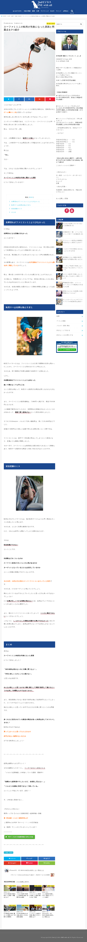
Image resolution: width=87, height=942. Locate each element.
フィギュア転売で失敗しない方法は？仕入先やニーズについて (72, 268)
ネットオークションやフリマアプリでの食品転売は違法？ (72, 300)
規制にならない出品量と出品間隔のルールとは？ (72, 292)
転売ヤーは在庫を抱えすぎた (20, 205)
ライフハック (45, 11)
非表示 (31, 197)
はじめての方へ (17, 11)
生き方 (52, 11)
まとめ (12, 212)
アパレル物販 (61, 321)
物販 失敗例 (9, 852)
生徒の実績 (27, 11)
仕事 (37, 11)
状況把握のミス (15, 208)
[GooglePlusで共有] (40, 99)
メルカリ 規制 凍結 (63, 325)
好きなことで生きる (63, 330)
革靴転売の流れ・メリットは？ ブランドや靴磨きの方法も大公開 (73, 284)
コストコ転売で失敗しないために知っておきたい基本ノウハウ (72, 276)
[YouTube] (72, 210)
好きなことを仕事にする (65, 335)
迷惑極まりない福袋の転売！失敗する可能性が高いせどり (72, 258)
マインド (58, 11)
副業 (33, 11)
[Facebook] (67, 210)
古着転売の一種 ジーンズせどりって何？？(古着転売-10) (73, 233)
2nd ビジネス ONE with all (60, 937)
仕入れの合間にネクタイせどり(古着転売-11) (72, 224)
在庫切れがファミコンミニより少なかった (24, 201)
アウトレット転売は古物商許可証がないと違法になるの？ (72, 241)
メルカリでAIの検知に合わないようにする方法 (73, 250)
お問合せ (65, 11)
